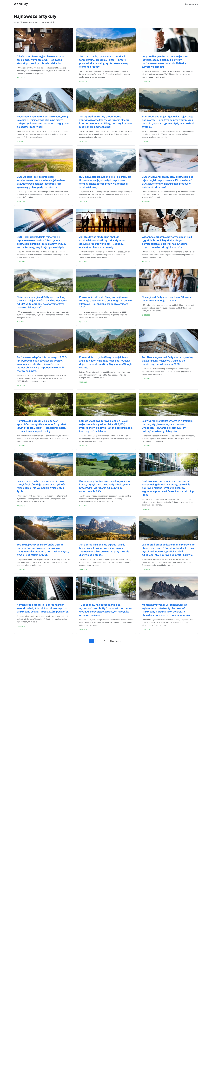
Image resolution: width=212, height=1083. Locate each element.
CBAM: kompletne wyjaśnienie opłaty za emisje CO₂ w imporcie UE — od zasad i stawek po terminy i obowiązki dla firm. (40, 60)
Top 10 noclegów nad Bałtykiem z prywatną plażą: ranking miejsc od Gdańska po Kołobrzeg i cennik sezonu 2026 (167, 361)
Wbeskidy (21, 4)
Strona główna (191, 4)
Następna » (115, 641)
